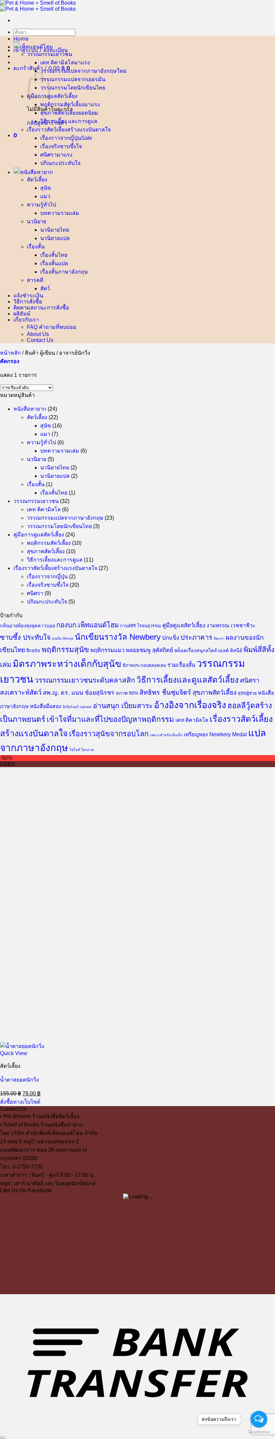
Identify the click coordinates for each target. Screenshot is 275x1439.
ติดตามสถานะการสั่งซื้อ (41, 307)
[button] (40, 50)
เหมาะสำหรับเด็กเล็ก (166, 735)
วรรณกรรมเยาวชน (49, 54)
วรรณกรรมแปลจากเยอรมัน (72, 79)
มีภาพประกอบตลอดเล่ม (144, 665)
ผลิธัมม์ (22, 313)
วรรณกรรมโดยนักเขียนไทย (72, 88)
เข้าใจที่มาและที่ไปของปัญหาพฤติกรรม (110, 719)
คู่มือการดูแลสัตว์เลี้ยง (52, 96)
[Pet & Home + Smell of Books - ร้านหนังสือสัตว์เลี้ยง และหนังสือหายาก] (38, 6)
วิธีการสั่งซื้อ (27, 301)
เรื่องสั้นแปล (54, 263)
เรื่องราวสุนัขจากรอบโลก (109, 734)
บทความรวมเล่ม (59, 213)
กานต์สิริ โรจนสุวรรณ (140, 626)
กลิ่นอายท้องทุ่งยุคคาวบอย (27, 625)
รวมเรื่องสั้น (181, 665)
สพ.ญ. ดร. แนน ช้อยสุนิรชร (78, 692)
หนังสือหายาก (36, 172)
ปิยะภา (219, 638)
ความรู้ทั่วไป (41, 205)
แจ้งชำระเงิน (28, 295)
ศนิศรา (48, 155)
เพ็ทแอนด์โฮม (36, 46)
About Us (38, 334)
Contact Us (40, 340)
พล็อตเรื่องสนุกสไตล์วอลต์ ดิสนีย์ (208, 650)
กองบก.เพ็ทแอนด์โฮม (87, 625)
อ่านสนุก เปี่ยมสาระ (123, 705)
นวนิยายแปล (55, 238)
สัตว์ (45, 288)
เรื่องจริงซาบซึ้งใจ (61, 146)
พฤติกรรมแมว (107, 650)
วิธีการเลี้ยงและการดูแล (54, 560)
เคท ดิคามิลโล (57, 62)
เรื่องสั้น (36, 246)
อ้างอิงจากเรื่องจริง (190, 705)
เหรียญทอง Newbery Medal (215, 734)
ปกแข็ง (170, 638)
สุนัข (45, 188)
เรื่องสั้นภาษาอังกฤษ (64, 272)
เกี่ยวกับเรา (26, 319)
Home (21, 38)
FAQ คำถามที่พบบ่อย (51, 327)
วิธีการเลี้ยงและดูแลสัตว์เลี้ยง (187, 679)
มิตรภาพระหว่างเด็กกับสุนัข (67, 663)
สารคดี (35, 280)
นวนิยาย (36, 221)
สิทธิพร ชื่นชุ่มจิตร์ (165, 692)
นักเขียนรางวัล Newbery (118, 636)
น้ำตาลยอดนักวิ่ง (19, 1080)
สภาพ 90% (127, 693)
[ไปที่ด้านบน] (2, 1438)
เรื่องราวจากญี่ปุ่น (60, 138)
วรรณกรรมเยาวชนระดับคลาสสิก (85, 680)
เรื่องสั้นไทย (53, 255)
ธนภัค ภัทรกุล (62, 638)
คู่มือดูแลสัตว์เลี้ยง (183, 625)
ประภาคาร (196, 637)
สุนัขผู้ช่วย (247, 693)
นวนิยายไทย (54, 230)
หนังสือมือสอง (45, 706)
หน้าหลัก (10, 353)
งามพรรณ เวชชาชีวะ (231, 625)
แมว (45, 196)
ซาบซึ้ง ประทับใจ (25, 637)
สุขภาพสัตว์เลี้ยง (59, 113)
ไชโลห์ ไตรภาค (81, 750)
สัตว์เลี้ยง (37, 179)
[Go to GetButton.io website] (259, 1432)
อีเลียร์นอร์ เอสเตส (77, 707)
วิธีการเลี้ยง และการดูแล (68, 121)
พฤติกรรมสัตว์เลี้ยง (62, 104)
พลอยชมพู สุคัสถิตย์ (149, 650)
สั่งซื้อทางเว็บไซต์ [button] (20, 1102)
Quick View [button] (13, 1053)
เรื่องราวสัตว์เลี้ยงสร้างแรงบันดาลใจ (69, 129)
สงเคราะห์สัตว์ (21, 692)
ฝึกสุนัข (33, 650)
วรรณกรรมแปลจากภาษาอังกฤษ (78, 71)
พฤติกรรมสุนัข (65, 649)
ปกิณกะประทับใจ (60, 163)
